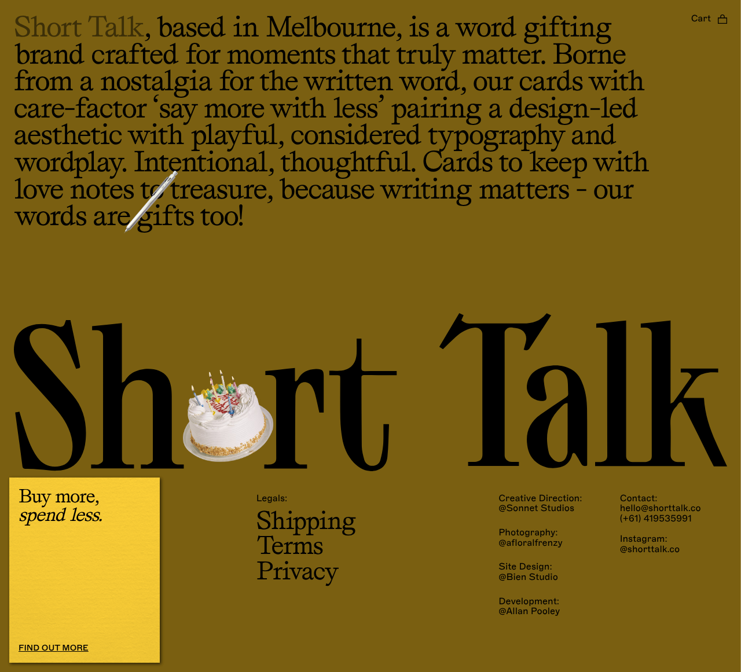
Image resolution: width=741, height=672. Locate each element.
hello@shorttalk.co (660, 508)
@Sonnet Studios (536, 509)
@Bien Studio (527, 577)
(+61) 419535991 (656, 518)
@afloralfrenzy (530, 543)
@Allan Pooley (529, 612)
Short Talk (79, 27)
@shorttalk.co (650, 549)
